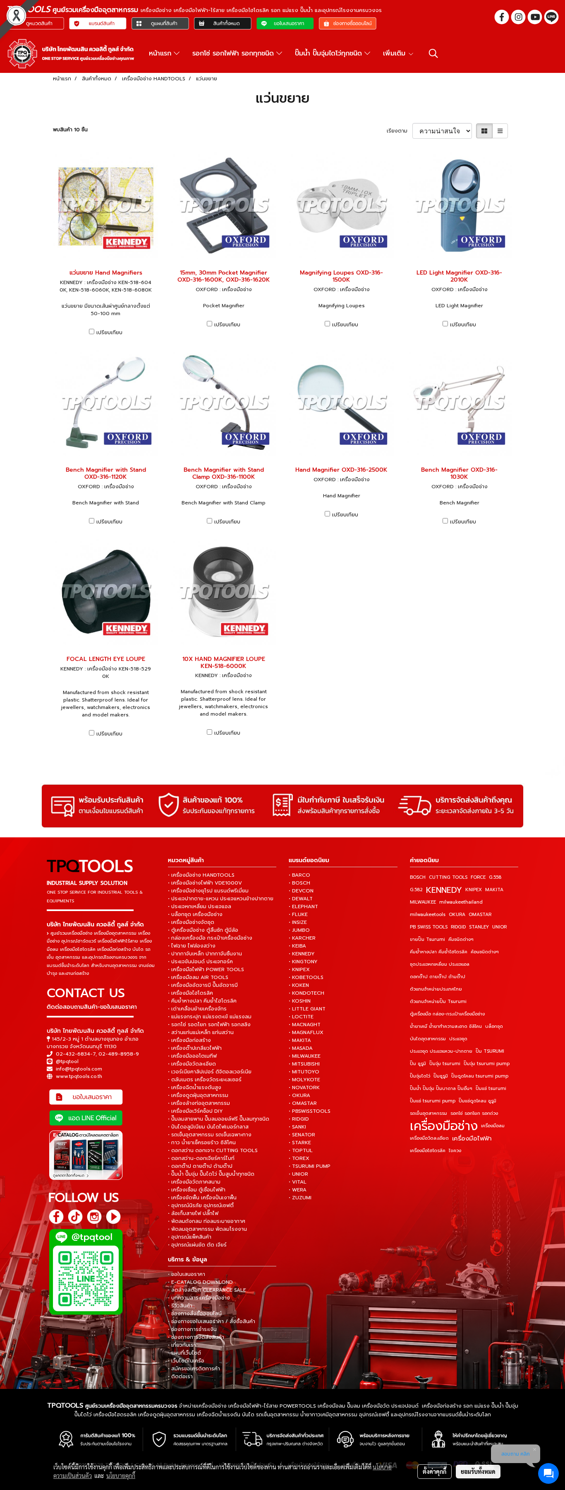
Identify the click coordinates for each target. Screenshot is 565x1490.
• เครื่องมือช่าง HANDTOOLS (201, 875)
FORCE (478, 877)
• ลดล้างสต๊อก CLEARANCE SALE (207, 1290)
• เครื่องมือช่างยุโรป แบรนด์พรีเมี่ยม (208, 890)
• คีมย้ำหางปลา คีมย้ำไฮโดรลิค (202, 1001)
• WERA (297, 1189)
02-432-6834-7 (76, 1054)
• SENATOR (302, 1134)
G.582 (416, 889)
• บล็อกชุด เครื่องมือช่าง (195, 914)
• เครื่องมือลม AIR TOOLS (198, 977)
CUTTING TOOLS (448, 877)
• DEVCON (301, 890)
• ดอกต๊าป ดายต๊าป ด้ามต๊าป (200, 1166)
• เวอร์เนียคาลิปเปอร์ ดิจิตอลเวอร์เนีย (209, 1071)
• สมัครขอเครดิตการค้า (194, 1368)
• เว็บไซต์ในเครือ (186, 1361)
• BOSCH (299, 883)
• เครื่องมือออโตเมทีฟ (192, 1056)
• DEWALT (301, 898)
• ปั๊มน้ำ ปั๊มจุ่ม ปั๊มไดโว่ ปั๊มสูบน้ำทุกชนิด (211, 1174)
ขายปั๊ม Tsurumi (427, 939)
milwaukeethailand (461, 902)
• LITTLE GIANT (307, 1009)
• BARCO (299, 875)
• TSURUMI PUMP (309, 1166)
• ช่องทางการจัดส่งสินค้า (196, 1337)
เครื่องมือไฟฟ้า (472, 1138)
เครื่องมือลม (493, 1125)
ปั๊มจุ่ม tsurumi (444, 1063)
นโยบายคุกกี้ (120, 1475)
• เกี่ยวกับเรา (182, 1345)
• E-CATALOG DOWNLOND (200, 1282)
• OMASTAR (303, 1103)
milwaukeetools (427, 914)
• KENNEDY (302, 953)
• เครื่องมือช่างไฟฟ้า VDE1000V (205, 883)
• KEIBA (297, 946)
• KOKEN (299, 985)
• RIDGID (299, 1119)
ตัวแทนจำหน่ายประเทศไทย (436, 989)
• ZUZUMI (300, 1197)
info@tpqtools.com (79, 1069)
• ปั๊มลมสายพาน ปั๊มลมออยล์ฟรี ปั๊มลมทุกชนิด (218, 1119)
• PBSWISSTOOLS (309, 1111)
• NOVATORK (304, 1087)
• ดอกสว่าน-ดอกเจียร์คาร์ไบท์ (201, 1158)
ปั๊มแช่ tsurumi (491, 1088)
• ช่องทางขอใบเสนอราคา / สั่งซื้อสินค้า (211, 1321)
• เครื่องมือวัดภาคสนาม (194, 1182)
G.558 (495, 877)
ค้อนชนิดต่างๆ (485, 951)
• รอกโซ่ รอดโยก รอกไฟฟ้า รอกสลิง (209, 1024)
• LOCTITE (301, 1016)
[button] (433, 53)
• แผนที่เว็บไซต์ (184, 1353)
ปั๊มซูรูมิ (440, 1076)
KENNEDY (444, 890)
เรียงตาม (399, 131)
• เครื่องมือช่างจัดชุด (191, 922)
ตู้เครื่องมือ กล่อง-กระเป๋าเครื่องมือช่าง (447, 1013)
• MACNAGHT (305, 1024)
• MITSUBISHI (304, 1064)
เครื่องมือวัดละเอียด (429, 1138)
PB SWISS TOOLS (429, 927)
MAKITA (494, 889)
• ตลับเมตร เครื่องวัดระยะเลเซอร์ (205, 1079)
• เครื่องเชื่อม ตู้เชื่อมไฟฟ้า (196, 1189)
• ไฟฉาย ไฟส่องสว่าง (191, 946)
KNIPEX (473, 889)
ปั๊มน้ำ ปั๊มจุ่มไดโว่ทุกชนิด (329, 53)
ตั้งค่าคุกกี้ (434, 1471)
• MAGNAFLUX (306, 1032)
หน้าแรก (161, 53)
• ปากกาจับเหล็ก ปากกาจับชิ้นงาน (205, 953)
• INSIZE (298, 922)
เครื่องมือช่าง (444, 1126)
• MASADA (301, 1048)
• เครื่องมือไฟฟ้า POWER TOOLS (206, 969)
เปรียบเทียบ (109, 332)
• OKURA (299, 1095)
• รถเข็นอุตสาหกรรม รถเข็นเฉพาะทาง (209, 1134)
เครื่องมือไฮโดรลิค (427, 1150)
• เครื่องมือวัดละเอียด (192, 1064)
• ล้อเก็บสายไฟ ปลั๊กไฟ (193, 1213)
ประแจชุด (458, 1038)
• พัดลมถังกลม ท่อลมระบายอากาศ (206, 1221)
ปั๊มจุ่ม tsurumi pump (487, 1063)
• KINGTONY (303, 961)
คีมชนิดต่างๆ (461, 939)
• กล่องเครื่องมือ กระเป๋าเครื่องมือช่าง (210, 938)
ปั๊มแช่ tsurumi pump (432, 1100)
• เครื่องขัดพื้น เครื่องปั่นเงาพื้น (202, 1197)
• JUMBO (299, 930)
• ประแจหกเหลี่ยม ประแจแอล (199, 906)
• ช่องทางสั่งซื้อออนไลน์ (195, 1313)
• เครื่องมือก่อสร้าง (189, 1040)
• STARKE (300, 1142)
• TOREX (299, 1158)
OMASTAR (480, 914)
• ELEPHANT (303, 906)
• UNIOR (298, 1174)
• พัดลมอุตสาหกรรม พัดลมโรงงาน (207, 1229)
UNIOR (499, 927)
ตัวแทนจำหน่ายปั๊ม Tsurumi (438, 1001)
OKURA (457, 914)
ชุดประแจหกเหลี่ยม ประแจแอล (439, 964)
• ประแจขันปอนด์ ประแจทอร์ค (200, 961)
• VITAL (297, 1182)
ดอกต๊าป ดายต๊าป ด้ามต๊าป (437, 976)
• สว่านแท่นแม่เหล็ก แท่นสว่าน (201, 1032)
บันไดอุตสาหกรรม (428, 1038)
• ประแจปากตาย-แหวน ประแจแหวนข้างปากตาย (220, 898)
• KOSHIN (300, 1001)
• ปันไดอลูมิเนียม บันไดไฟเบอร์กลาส (208, 1127)
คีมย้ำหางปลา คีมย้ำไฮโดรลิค (438, 951)
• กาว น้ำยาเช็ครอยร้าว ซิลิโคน (202, 1142)
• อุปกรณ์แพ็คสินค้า (189, 1237)
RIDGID (458, 927)
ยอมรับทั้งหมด (478, 1471)
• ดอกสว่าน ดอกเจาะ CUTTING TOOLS (213, 1150)
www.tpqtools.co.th (79, 1076)
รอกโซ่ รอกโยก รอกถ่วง (474, 1113)
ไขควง (455, 1150)
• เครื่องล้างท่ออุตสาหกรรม (199, 1103)
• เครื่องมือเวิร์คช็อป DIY (195, 1111)
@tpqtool (67, 1061)
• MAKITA (300, 1040)
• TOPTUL (301, 1150)
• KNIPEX (299, 969)
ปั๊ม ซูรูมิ (418, 1063)
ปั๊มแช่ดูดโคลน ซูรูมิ (477, 1100)
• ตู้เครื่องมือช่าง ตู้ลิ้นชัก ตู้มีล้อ (203, 930)
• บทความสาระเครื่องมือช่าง (199, 1298)
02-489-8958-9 (118, 1054)
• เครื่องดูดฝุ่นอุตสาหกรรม (198, 1095)
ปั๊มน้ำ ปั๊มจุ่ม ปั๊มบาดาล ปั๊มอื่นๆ (441, 1088)
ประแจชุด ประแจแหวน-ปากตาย (441, 1051)
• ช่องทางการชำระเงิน (192, 1329)
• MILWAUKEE (305, 1056)
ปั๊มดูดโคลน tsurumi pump (479, 1076)
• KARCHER (302, 938)
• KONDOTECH (306, 993)
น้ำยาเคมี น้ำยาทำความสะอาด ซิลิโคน (446, 1026)
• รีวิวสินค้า (180, 1305)
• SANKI (297, 1127)
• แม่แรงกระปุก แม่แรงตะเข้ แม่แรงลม (209, 1016)
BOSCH (418, 877)
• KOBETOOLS (306, 977)
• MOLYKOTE (304, 1079)
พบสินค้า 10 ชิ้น (70, 129)
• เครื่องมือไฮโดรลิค (190, 993)
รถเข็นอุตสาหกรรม (428, 1113)
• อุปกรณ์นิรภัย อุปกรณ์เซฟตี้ (201, 1205)
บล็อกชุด (494, 1026)
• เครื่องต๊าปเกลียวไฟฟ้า (195, 1048)
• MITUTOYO (304, 1071)
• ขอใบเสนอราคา (186, 1274)
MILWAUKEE (423, 902)
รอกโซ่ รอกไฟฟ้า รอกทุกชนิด (234, 53)
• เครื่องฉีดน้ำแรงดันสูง (194, 1087)
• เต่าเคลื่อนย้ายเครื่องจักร (197, 1009)
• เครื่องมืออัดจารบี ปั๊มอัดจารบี (203, 985)
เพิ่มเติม (395, 53)
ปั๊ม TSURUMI (490, 1051)
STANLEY (479, 927)
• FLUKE (298, 914)
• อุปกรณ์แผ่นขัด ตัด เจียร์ (197, 1245)
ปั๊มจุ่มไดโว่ (420, 1076)
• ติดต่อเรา (180, 1376)
